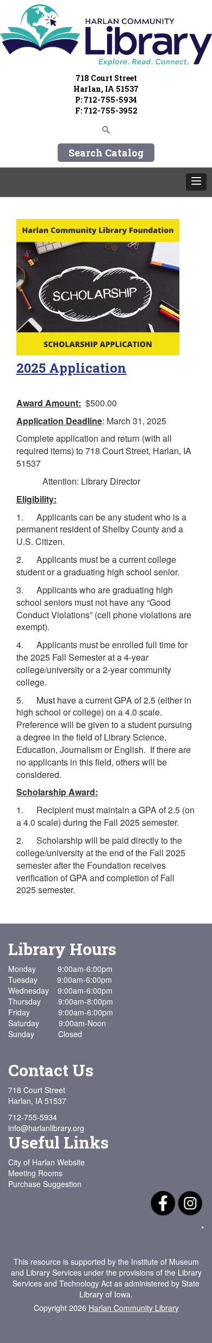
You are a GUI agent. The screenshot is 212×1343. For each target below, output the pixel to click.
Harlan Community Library (134, 1307)
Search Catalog (106, 152)
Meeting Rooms (35, 1173)
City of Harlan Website (46, 1162)
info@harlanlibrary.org (46, 1127)
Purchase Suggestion (45, 1183)
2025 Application (71, 367)
